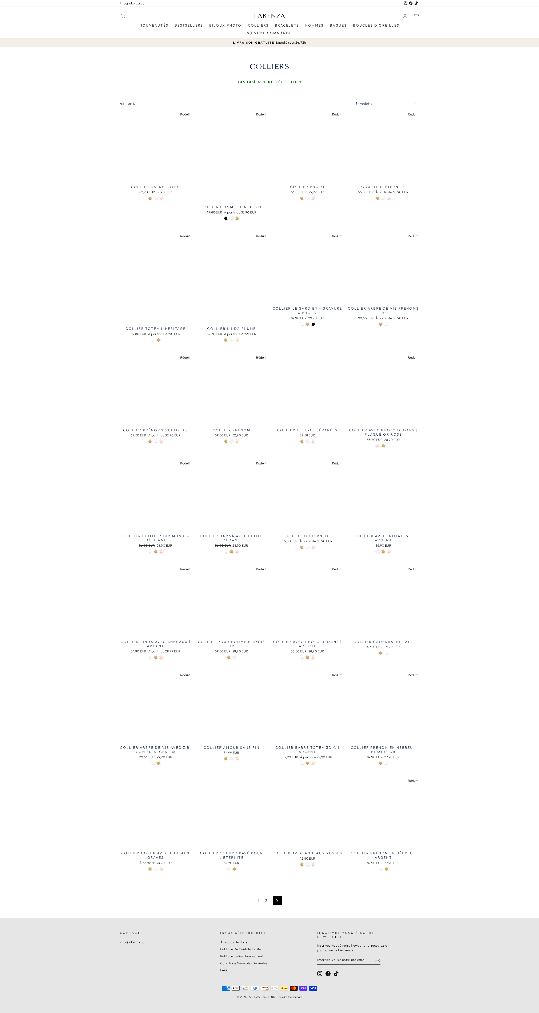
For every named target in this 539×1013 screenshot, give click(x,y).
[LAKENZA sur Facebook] (328, 973)
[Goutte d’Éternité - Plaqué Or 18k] (378, 198)
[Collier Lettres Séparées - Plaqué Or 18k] (302, 441)
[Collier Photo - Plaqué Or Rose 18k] (313, 198)
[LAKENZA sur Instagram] (319, 973)
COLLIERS (258, 25)
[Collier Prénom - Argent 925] (231, 441)
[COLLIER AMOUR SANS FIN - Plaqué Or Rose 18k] (237, 759)
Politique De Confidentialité (240, 949)
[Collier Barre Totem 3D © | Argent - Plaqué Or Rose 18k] (313, 763)
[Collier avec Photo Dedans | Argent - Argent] (302, 657)
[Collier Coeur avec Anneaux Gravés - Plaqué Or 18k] (150, 869)
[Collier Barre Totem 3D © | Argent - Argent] (302, 763)
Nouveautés (154, 25)
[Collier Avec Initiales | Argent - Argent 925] (378, 552)
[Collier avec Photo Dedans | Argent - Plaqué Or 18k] (308, 657)
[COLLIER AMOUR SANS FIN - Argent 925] (231, 759)
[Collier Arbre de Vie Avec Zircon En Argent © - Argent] (153, 763)
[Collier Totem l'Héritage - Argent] (153, 340)
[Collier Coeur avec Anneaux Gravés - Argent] (156, 869)
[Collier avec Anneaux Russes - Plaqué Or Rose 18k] (313, 865)
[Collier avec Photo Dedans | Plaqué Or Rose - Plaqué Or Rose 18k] (378, 446)
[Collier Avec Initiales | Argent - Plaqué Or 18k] (383, 552)
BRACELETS (287, 25)
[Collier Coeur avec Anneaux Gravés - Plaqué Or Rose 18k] (161, 869)
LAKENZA (269, 16)
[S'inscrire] (377, 960)
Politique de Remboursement (241, 956)
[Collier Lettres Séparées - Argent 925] (308, 441)
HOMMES (314, 25)
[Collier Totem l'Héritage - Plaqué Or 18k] (158, 340)
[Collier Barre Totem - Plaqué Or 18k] (150, 198)
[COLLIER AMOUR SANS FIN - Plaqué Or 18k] (226, 759)
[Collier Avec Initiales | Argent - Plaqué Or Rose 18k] (389, 552)
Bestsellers (189, 25)
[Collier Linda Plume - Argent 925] (231, 340)
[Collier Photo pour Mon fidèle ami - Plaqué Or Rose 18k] (161, 552)
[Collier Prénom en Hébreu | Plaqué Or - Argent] (386, 763)
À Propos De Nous (233, 942)
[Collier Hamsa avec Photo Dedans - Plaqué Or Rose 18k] (237, 552)
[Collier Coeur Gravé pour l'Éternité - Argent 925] (229, 869)
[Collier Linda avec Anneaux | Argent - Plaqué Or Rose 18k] (161, 657)
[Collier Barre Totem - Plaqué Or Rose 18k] (161, 198)
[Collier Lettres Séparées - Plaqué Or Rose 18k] (313, 441)
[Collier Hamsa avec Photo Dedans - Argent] (226, 552)
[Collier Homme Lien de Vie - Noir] (226, 218)
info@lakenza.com (133, 3)
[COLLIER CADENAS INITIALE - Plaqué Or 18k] (381, 653)
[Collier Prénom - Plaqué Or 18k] (226, 441)
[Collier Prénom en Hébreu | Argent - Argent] (381, 869)
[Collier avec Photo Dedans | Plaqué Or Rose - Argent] (389, 446)
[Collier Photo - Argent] (308, 198)
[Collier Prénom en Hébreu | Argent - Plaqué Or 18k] (386, 869)
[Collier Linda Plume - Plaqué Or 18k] (226, 340)
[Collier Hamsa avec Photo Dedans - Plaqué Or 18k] (231, 552)
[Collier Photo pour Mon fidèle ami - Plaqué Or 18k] (156, 552)
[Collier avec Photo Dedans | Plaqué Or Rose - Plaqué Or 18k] (383, 446)
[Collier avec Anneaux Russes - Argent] (308, 865)
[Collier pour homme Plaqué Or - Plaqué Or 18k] (229, 657)
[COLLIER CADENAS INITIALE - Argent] (386, 653)
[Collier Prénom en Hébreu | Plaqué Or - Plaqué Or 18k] (381, 763)
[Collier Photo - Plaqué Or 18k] (302, 198)
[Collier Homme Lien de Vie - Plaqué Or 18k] (237, 218)
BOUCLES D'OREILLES (376, 25)
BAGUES (338, 25)
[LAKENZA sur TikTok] (336, 973)
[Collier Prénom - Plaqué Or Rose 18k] (237, 441)
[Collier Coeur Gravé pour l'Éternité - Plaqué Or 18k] (234, 869)
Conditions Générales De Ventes (243, 963)
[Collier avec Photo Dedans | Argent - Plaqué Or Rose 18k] (313, 657)
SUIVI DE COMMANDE (269, 33)
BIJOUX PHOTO (225, 25)
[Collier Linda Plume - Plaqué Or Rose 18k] (237, 340)
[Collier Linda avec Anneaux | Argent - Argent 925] (150, 657)
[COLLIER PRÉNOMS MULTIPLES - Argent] (156, 441)
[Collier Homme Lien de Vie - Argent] (231, 218)
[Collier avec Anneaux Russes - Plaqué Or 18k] (302, 865)
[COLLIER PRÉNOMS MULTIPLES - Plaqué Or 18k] (150, 441)
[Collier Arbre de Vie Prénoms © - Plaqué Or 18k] (381, 324)
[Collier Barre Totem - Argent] (156, 198)
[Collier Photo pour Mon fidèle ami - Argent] (150, 552)
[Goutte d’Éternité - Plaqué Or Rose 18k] (389, 198)
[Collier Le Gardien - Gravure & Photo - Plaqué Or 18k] (308, 324)
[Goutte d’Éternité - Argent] (383, 198)
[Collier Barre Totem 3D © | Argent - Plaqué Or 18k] (308, 763)
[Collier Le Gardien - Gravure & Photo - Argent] (302, 324)
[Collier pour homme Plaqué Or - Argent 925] (234, 657)
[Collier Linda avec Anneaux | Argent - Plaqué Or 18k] (156, 657)
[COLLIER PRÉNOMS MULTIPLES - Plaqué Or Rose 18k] (161, 441)
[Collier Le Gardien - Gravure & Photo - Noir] (313, 324)
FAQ (223, 970)
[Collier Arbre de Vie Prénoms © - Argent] (386, 324)
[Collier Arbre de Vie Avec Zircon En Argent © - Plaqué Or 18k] (158, 763)
